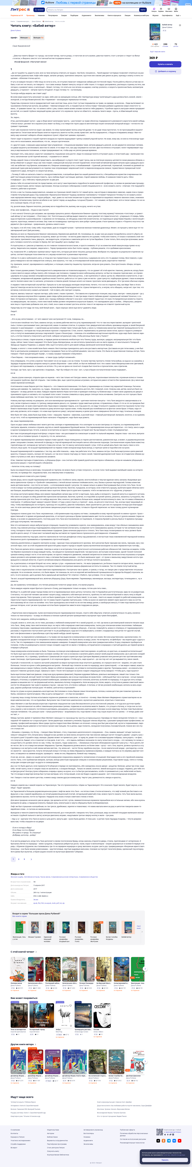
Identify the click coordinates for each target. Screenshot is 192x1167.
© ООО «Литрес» (96, 1163)
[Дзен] (158, 1141)
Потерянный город (37, 1030)
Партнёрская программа (57, 1144)
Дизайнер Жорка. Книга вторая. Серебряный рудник (35, 1076)
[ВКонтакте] (174, 1141)
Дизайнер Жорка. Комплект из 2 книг (53, 1076)
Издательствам (53, 1130)
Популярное (53, 15)
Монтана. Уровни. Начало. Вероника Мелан (113, 1109)
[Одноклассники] (163, 1141)
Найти (143, 10)
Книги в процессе (114, 15)
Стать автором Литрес (56, 1148)
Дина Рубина (16, 30)
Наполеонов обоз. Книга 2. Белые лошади (69, 983)
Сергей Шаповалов (18, 1032)
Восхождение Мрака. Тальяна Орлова (111, 1113)
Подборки (74, 15)
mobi (54, 903)
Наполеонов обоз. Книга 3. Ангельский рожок (36, 983)
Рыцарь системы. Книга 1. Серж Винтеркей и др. (28, 1113)
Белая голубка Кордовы (116, 1076)
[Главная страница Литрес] (20, 10)
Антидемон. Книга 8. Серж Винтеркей (24, 1106)
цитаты (175, 46)
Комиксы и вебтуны (141, 15)
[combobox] (93, 10)
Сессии (96, 1030)
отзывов (165, 46)
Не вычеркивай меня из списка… (121, 983)
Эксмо (35, 900)
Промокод (30, 15)
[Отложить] (23, 959)
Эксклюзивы (99, 15)
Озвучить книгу (53, 1151)
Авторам (50, 1133)
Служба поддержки (18, 1144)
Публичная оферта (127, 1130)
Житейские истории (31, 877)
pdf (57, 903)
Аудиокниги (86, 15)
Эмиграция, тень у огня (139, 983)
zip (63, 903)
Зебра (58, 1030)
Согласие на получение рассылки (133, 1139)
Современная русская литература (64, 877)
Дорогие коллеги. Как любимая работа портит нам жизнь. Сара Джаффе (124, 1106)
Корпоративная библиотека (58, 1155)
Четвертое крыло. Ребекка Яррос (23, 1102)
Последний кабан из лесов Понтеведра (52, 983)
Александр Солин (81, 1032)
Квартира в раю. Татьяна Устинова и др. (26, 1116)
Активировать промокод (93, 1130)
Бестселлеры (89, 1133)
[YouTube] (179, 1141)
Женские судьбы (17, 877)
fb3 (42, 903)
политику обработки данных (174, 1155)
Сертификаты (167, 15)
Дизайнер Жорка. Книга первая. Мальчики (18, 1076)
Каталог (41, 10)
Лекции (127, 15)
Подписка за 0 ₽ (17, 15)
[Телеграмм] (169, 1141)
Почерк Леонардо (86, 983)
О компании (15, 1130)
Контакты (14, 1133)
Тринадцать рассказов (83, 1030)
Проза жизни (45, 877)
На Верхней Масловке (104, 983)
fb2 (39, 903)
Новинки (41, 15)
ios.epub (48, 903)
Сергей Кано (34, 1032)
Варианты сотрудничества (57, 1141)
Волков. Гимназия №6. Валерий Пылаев (25, 1109)
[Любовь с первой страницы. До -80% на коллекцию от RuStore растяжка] (96, 3)
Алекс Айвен (98, 1032)
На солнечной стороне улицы (98, 1076)
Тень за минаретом (18, 1030)
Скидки (64, 15)
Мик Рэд (59, 1032)
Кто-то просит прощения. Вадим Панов (112, 1116)
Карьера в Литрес (18, 1137)
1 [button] (13, 859)
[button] (30, 859)
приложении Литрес (173, 1132)
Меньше (25, 37)
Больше (38, 37)
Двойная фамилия (133, 1076)
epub (35, 903)
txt (61, 903)
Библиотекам (52, 1137)
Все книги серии (19, 916)
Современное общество (88, 877)
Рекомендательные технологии (132, 1143)
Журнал (155, 15)
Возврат (14, 1148)
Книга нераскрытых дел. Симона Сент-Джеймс (114, 1102)
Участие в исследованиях (20, 1141)
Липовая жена (16, 983)
